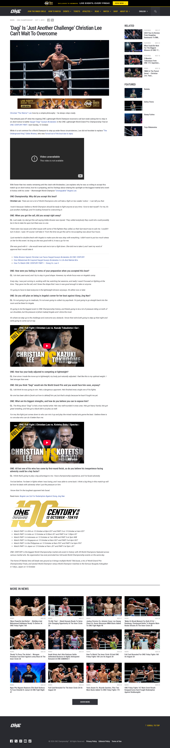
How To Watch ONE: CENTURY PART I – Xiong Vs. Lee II (36, 263)
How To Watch (54, 11)
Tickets (77, 11)
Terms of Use (117, 741)
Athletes (86, 11)
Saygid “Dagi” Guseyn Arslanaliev (43, 122)
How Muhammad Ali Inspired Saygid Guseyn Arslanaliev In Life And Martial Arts (46, 260)
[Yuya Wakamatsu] (133, 131)
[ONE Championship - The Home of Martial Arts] (15, 11)
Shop (115, 11)
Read (97, 11)
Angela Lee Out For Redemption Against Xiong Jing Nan (42, 496)
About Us (124, 11)
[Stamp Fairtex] (133, 118)
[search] (155, 11)
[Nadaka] (133, 93)
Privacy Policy (91, 741)
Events (66, 11)
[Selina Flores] (133, 106)
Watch (106, 11)
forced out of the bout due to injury (59, 134)
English (142, 11)
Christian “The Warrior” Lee (21, 113)
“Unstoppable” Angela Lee (65, 191)
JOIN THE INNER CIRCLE (37, 11)
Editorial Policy (104, 741)
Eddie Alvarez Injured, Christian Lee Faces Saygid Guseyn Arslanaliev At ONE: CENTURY (49, 257)
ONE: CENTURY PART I (19, 125)
